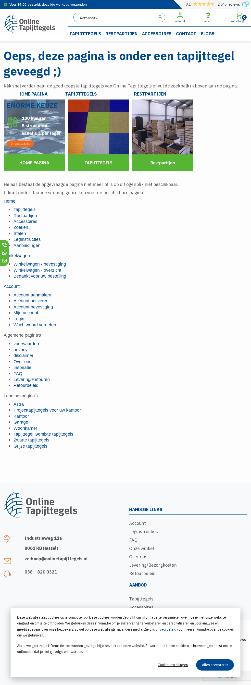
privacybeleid (166, 629)
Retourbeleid (142, 573)
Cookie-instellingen (173, 665)
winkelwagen (239, 19)
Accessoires (157, 34)
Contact (186, 34)
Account (137, 523)
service (208, 21)
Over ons (138, 557)
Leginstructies (143, 531)
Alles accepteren (215, 665)
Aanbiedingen (26, 245)
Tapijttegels (85, 34)
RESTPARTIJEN (150, 94)
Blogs (207, 34)
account (180, 21)
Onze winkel (141, 548)
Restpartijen (121, 34)
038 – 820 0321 (41, 572)
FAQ (133, 540)
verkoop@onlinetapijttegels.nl (56, 559)
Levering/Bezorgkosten (153, 565)
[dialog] (125, 642)
